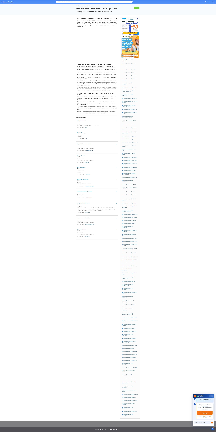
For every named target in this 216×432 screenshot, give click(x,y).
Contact (118, 429)
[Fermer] (212, 396)
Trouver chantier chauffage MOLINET (130, 238)
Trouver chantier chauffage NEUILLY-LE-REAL (129, 195)
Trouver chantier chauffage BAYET (129, 397)
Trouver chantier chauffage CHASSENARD (127, 309)
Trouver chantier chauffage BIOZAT (129, 378)
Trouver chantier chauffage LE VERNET (130, 160)
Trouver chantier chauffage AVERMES (130, 98)
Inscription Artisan (209, 1)
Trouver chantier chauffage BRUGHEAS (130, 214)
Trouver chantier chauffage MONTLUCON (127, 60)
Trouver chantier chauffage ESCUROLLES (127, 386)
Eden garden (87, 212)
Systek (86, 127)
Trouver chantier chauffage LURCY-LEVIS (129, 150)
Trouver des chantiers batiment (86, 6)
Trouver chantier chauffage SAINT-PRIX (130, 354)
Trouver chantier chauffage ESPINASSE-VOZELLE (130, 321)
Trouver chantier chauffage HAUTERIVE (130, 256)
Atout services (87, 174)
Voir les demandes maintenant (204, 413)
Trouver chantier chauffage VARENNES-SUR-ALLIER (130, 102)
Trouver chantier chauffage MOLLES (129, 328)
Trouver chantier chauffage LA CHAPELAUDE (128, 301)
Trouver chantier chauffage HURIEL (129, 136)
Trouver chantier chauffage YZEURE (129, 72)
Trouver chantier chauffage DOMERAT (130, 75)
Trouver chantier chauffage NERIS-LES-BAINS (129, 128)
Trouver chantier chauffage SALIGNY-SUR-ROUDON (129, 325)
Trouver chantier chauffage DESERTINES (127, 95)
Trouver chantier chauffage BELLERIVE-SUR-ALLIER (129, 79)
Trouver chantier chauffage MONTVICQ (130, 400)
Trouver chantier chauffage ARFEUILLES (130, 394)
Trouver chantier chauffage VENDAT (129, 139)
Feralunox (87, 162)
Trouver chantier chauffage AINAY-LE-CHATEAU (129, 253)
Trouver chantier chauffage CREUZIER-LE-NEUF (129, 293)
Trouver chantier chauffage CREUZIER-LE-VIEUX (129, 113)
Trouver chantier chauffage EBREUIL (129, 220)
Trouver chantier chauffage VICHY (129, 63)
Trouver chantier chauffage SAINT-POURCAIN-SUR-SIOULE (129, 90)
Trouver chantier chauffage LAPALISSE (130, 109)
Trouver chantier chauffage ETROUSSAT (127, 408)
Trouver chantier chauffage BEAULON (130, 167)
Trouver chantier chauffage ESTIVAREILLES (127, 289)
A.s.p (86, 138)
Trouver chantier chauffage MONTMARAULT (127, 181)
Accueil (77, 6)
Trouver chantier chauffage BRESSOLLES (127, 297)
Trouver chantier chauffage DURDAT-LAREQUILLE (129, 206)
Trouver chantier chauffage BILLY (129, 348)
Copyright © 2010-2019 (98, 429)
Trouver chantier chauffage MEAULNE (130, 345)
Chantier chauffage (8, 2)
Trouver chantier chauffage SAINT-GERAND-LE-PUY (129, 278)
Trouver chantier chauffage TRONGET (130, 317)
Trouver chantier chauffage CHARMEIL (130, 411)
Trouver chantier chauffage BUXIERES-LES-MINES (129, 245)
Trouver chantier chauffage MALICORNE (127, 335)
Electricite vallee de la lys (89, 224)
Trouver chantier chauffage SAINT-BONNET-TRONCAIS (129, 342)
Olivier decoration (88, 197)
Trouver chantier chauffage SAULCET (130, 367)
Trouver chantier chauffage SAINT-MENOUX (129, 305)
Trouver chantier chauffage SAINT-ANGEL (129, 371)
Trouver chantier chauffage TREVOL (129, 170)
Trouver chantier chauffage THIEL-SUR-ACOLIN (130, 273)
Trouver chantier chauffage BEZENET (130, 265)
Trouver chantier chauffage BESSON (129, 331)
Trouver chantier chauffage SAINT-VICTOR (129, 154)
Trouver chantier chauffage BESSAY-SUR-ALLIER (129, 199)
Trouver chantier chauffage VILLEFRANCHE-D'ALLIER (127, 211)
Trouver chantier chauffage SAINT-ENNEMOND (129, 404)
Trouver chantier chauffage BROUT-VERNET (129, 235)
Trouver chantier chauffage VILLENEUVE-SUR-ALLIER (127, 285)
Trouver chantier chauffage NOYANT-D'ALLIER (129, 391)
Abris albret (87, 236)
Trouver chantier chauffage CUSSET (129, 69)
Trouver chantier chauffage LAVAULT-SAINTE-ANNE (129, 231)
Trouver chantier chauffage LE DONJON (130, 259)
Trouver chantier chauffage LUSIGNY (130, 177)
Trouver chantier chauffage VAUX (129, 281)
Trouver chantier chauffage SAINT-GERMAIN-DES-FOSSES (129, 106)
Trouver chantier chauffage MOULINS (130, 66)
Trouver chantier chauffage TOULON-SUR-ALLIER (129, 249)
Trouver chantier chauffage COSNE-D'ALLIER (129, 145)
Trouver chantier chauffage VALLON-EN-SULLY (129, 164)
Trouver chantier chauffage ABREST (129, 124)
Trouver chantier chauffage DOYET (129, 223)
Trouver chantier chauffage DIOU (129, 191)
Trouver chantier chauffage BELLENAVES (127, 269)
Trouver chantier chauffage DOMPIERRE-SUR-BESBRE (127, 117)
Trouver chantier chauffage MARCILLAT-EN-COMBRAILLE (127, 314)
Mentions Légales (112, 429)
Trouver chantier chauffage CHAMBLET (130, 262)
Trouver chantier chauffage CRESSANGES (127, 415)
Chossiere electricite (89, 150)
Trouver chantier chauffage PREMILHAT (130, 142)
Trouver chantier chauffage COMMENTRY (127, 83)
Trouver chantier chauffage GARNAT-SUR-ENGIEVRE (129, 382)
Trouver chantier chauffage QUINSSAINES (127, 227)
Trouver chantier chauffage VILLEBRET (130, 217)
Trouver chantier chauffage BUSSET (129, 357)
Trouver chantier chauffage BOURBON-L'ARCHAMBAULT (130, 132)
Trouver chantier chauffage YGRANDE (130, 351)
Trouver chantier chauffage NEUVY (129, 184)
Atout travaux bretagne (89, 186)
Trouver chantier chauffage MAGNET (130, 360)
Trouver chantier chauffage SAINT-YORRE (129, 121)
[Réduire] (210, 396)
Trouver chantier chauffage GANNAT (130, 87)
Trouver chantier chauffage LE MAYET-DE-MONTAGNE (129, 188)
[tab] (97, 121)
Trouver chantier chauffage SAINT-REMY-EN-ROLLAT (129, 174)
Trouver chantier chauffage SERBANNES (127, 375)
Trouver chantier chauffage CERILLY (129, 203)
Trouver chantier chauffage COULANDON (127, 364)
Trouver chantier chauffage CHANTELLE (130, 241)
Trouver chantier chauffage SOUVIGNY (130, 157)
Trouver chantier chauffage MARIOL (129, 338)
